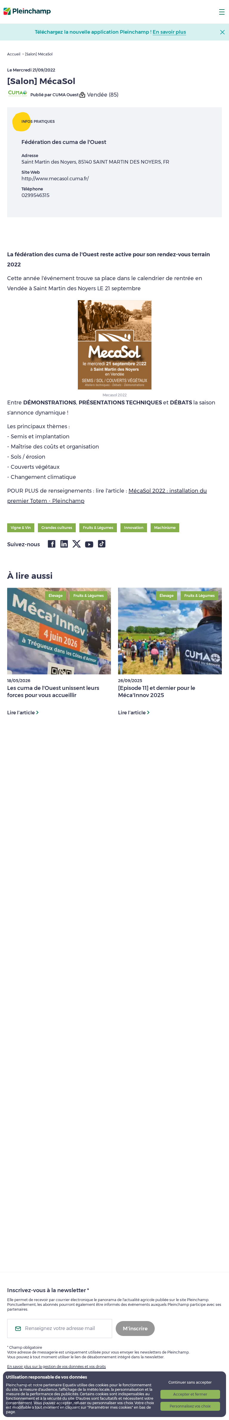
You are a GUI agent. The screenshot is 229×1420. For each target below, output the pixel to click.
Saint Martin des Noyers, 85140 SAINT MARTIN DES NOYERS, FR (95, 162)
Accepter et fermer (190, 1394)
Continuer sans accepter (190, 1382)
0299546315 (35, 195)
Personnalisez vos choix (190, 1406)
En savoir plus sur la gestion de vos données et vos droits (56, 1366)
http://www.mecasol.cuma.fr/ (55, 178)
